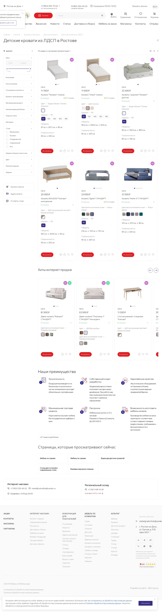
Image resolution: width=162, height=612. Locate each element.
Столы (113, 544)
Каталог (115, 513)
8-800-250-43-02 (79, 6)
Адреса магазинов (69, 535)
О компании (67, 524)
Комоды (114, 555)
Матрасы (115, 529)
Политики (66, 566)
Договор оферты (37, 544)
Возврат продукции (38, 537)
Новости (65, 528)
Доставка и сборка (38, 529)
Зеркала (88, 557)
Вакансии (66, 531)
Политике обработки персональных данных (103, 603)
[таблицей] (157, 51)
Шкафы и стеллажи (93, 547)
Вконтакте (138, 540)
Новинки (88, 561)
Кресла (114, 551)
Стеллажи (115, 537)
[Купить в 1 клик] (64, 150)
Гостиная (88, 525)
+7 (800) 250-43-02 (19, 488)
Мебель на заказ (37, 533)
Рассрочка (34, 526)
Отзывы (65, 548)
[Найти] (102, 15)
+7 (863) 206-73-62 (49, 6)
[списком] (154, 51)
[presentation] (150, 270)
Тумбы (113, 540)
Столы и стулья (91, 554)
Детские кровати (118, 526)
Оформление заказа (38, 522)
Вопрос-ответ (68, 559)
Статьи (65, 545)
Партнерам (9, 529)
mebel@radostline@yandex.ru (44, 488)
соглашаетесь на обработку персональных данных (111, 600)
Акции (7, 513)
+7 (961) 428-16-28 (96, 489)
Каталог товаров (37, 519)
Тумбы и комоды (91, 550)
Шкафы (114, 533)
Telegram (144, 540)
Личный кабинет (36, 540)
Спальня (88, 528)
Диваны (114, 519)
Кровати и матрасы (92, 543)
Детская (88, 532)
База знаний (67, 556)
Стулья (114, 548)
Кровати (114, 522)
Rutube (150, 540)
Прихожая (89, 536)
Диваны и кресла (91, 539)
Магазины (9, 524)
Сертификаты (68, 552)
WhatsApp (144, 546)
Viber (138, 546)
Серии (87, 521)
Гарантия (66, 563)
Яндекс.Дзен (150, 546)
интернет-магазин (77, 8)
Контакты (9, 519)
